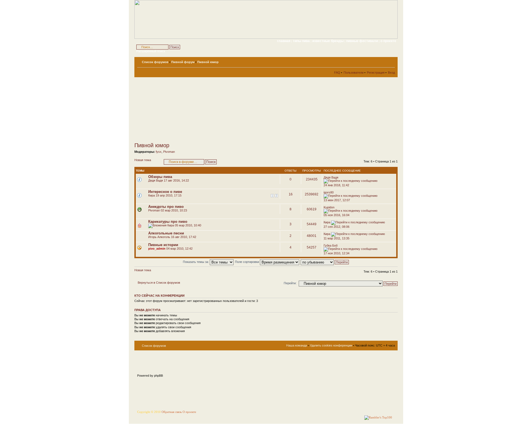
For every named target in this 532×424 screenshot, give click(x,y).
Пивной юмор (208, 62)
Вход (391, 72)
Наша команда (296, 345)
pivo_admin (156, 248)
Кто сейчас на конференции (159, 295)
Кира (151, 195)
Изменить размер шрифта (391, 60)
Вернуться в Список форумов (159, 282)
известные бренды (328, 41)
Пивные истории (163, 245)
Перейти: (290, 283)
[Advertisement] (184, 109)
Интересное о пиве (165, 192)
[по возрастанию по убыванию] (325, 261)
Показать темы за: (196, 261)
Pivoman (169, 151)
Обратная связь (172, 411)
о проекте (388, 41)
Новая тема (142, 160)
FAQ (337, 72)
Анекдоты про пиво (166, 207)
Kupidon (329, 207)
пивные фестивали (362, 41)
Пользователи (354, 72)
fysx (159, 151)
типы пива (302, 41)
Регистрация (376, 72)
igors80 (329, 192)
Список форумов (155, 62)
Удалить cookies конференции (331, 345)
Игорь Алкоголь (159, 237)
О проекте (189, 411)
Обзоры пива (160, 177)
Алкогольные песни (166, 233)
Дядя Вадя (155, 180)
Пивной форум (183, 62)
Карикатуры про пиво (167, 221)
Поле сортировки (247, 261)
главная (283, 41)
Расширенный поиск (150, 51)
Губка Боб (330, 245)
